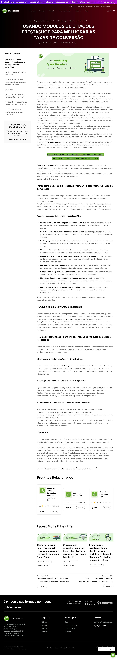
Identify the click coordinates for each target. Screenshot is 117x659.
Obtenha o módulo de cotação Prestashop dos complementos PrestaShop (75, 155)
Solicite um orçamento (13, 607)
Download (80, 507)
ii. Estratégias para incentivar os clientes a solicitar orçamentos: (16, 103)
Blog (86, 11)
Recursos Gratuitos (65, 11)
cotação (40, 469)
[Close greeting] (113, 649)
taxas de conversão (70, 319)
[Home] (29, 21)
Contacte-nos (70, 628)
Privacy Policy (7, 646)
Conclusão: (9, 89)
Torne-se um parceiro (16, 139)
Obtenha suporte (105, 6)
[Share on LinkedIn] (75, 43)
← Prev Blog (42, 586)
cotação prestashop (53, 469)
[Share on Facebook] (78, 43)
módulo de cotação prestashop (86, 469)
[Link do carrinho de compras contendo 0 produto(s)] (114, 11)
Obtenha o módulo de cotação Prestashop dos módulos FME (75, 158)
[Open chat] (113, 655)
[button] (108, 11)
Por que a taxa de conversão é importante (15, 73)
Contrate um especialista (92, 6)
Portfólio (51, 11)
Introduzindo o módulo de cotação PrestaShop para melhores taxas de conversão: (15, 63)
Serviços (42, 11)
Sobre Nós (44, 631)
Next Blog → (108, 586)
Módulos (32, 11)
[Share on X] (72, 43)
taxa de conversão (68, 469)
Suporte (78, 11)
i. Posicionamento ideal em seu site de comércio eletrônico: (15, 96)
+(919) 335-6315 (100, 626)
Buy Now (54, 511)
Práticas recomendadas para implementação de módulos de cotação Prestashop (15, 82)
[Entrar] (111, 11)
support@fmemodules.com (103, 622)
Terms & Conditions (17, 646)
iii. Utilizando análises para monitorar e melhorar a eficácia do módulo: (15, 112)
